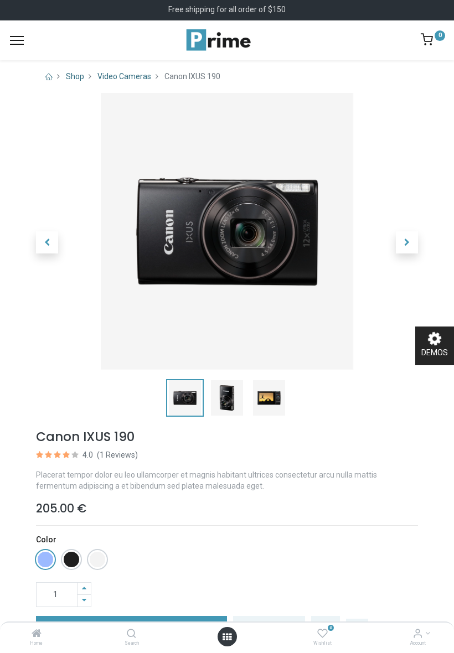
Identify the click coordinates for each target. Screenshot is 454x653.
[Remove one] (84, 601)
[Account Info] (417, 634)
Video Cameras (124, 76)
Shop (75, 76)
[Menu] (17, 40)
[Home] (37, 634)
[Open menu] (227, 637)
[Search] (131, 634)
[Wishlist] (322, 634)
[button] (47, 242)
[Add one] (84, 588)
